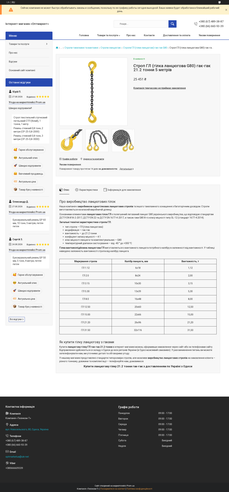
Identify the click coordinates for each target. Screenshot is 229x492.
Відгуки (13, 61)
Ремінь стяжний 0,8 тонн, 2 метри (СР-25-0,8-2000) (28, 130)
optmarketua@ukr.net (17, 456)
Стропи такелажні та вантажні (81, 48)
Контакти (149, 35)
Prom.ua (130, 486)
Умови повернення (209, 35)
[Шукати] (172, 24)
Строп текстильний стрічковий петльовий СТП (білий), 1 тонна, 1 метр (30, 120)
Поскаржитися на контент (112, 489)
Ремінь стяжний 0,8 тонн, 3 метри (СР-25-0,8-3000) (28, 137)
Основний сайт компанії (22, 70)
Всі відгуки (16, 319)
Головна (84, 35)
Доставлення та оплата (176, 35)
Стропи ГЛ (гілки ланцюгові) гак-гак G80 (145, 48)
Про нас (130, 35)
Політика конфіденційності (139, 489)
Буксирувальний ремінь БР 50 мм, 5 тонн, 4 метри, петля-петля (29, 261)
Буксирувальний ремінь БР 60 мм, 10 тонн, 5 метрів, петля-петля (29, 223)
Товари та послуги (107, 35)
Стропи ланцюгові (111, 48)
